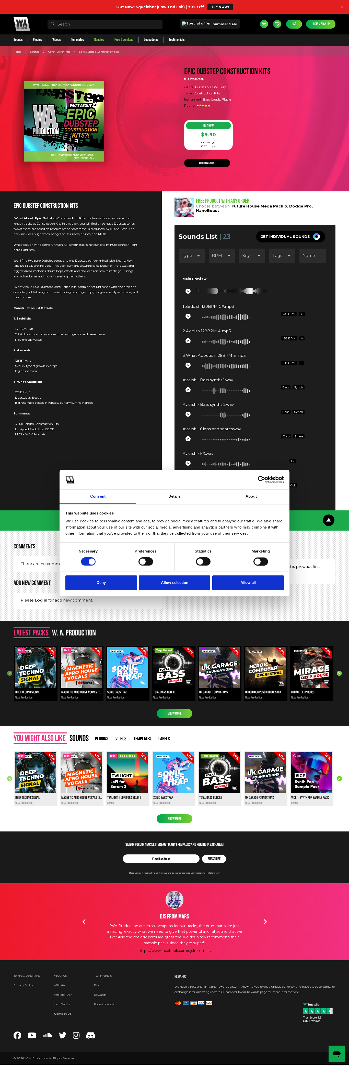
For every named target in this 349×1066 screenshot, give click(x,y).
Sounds (34, 51)
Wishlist (277, 24)
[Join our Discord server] (91, 1036)
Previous (9, 673)
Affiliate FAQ (63, 995)
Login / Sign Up (321, 24)
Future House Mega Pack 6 (259, 206)
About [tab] (251, 496)
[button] (290, 236)
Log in (41, 600)
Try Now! (220, 7)
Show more (174, 713)
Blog (97, 985)
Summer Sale (224, 24)
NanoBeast (207, 210)
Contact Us (63, 1013)
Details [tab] (174, 496)
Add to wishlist (207, 163)
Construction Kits (59, 51)
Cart (264, 24)
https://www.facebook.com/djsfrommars (175, 950)
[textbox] (105, 24)
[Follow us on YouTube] (32, 1036)
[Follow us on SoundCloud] (47, 1036)
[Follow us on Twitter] (62, 1036)
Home (17, 51)
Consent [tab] (98, 496)
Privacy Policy (23, 985)
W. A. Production (194, 79)
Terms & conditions (27, 975)
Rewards (100, 995)
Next (339, 673)
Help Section (62, 1004)
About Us (60, 975)
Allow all (248, 583)
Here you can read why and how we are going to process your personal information (174, 873)
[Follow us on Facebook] (17, 1036)
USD (294, 24)
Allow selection (174, 583)
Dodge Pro (300, 206)
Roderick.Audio (104, 1004)
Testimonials (103, 975)
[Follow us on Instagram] (76, 1036)
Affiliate (59, 985)
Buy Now (208, 125)
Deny (101, 583)
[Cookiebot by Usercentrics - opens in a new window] (261, 479)
